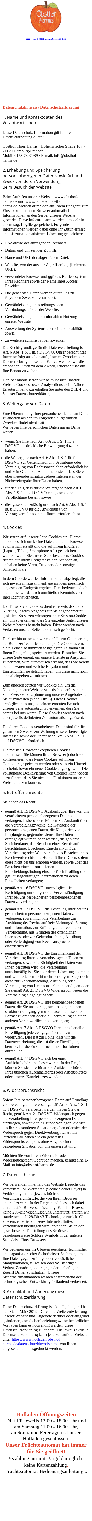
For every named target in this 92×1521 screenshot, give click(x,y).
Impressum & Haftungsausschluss (53, 1496)
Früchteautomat (69, 1492)
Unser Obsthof (20, 1492)
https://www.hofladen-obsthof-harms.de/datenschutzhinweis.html (32, 1341)
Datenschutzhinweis (46, 1501)
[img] (46, 16)
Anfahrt (14, 1496)
